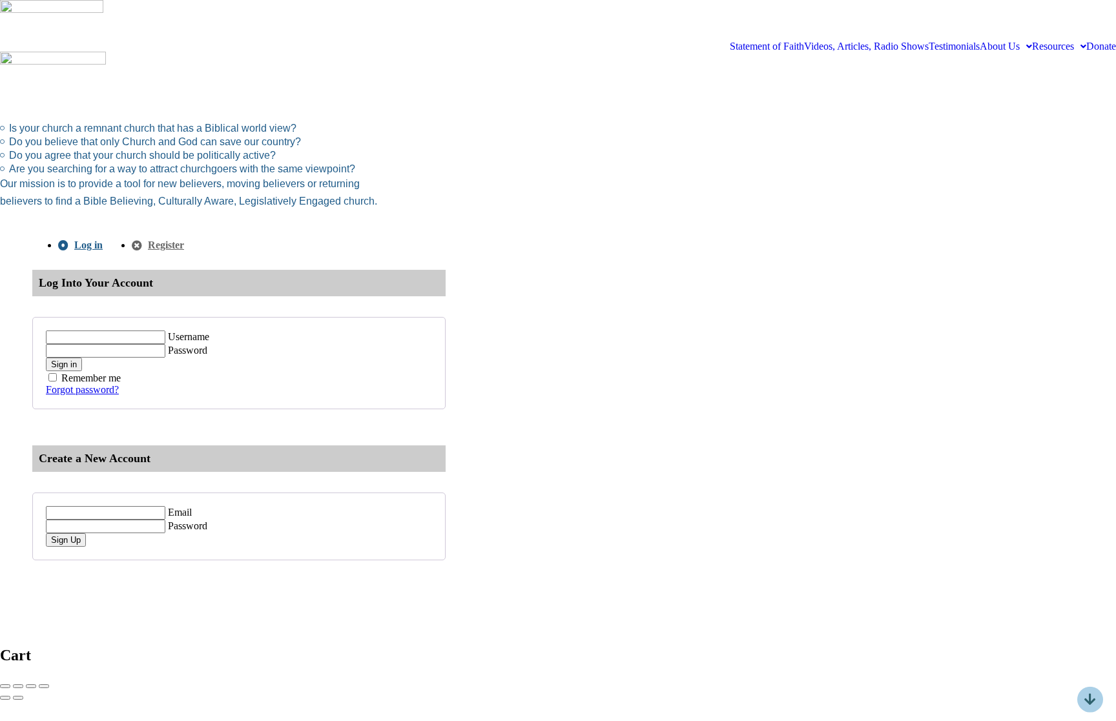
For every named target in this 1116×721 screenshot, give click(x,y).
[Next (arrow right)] (18, 698)
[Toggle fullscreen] (31, 686)
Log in (88, 245)
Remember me (91, 377)
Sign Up (66, 540)
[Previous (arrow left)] (5, 698)
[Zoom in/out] (44, 686)
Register (166, 245)
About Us (1000, 46)
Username (188, 336)
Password (187, 350)
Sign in (64, 364)
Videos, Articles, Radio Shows (866, 46)
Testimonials (954, 46)
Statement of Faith (767, 46)
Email (180, 512)
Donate (1101, 46)
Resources (1053, 46)
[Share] (18, 686)
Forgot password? (82, 389)
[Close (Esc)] (5, 686)
